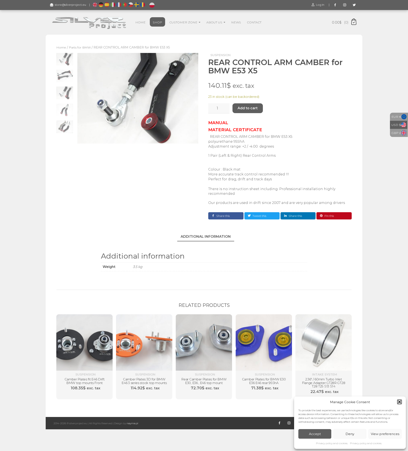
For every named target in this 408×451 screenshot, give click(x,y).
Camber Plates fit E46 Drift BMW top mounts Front (85, 381)
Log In (320, 4)
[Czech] (130, 4)
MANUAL (218, 122)
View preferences (385, 434)
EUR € (396, 117)
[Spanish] (107, 4)
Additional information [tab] (206, 237)
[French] (118, 4)
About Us (214, 22)
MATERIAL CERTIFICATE (235, 129)
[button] (399, 402)
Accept (315, 434)
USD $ (396, 125)
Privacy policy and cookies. (332, 443)
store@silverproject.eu (70, 4)
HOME (140, 22)
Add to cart (248, 108)
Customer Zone (183, 22)
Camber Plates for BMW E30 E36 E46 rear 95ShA (264, 381)
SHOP (157, 22)
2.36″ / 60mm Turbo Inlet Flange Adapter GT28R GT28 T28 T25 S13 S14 (323, 382)
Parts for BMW (80, 47)
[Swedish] (136, 4)
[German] (101, 4)
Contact (254, 22)
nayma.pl (132, 423)
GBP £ (396, 133)
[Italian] (112, 4)
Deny (350, 434)
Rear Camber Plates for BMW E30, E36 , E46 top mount (204, 381)
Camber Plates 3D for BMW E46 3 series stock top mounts (144, 381)
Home (61, 47)
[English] (95, 4)
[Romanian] (142, 4)
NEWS (236, 22)
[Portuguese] (124, 4)
